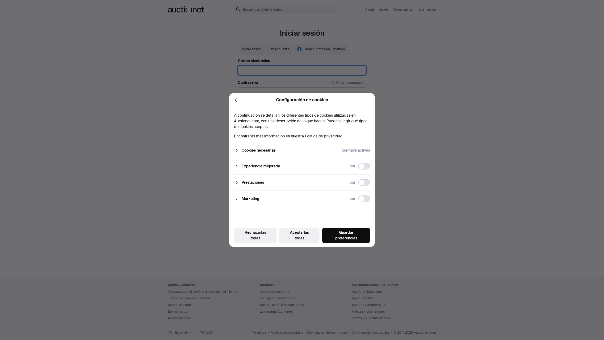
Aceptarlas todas (299, 235)
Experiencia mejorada (261, 166)
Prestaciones (253, 182)
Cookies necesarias (259, 150)
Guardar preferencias (346, 235)
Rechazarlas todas (255, 235)
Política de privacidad (324, 136)
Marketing (250, 198)
